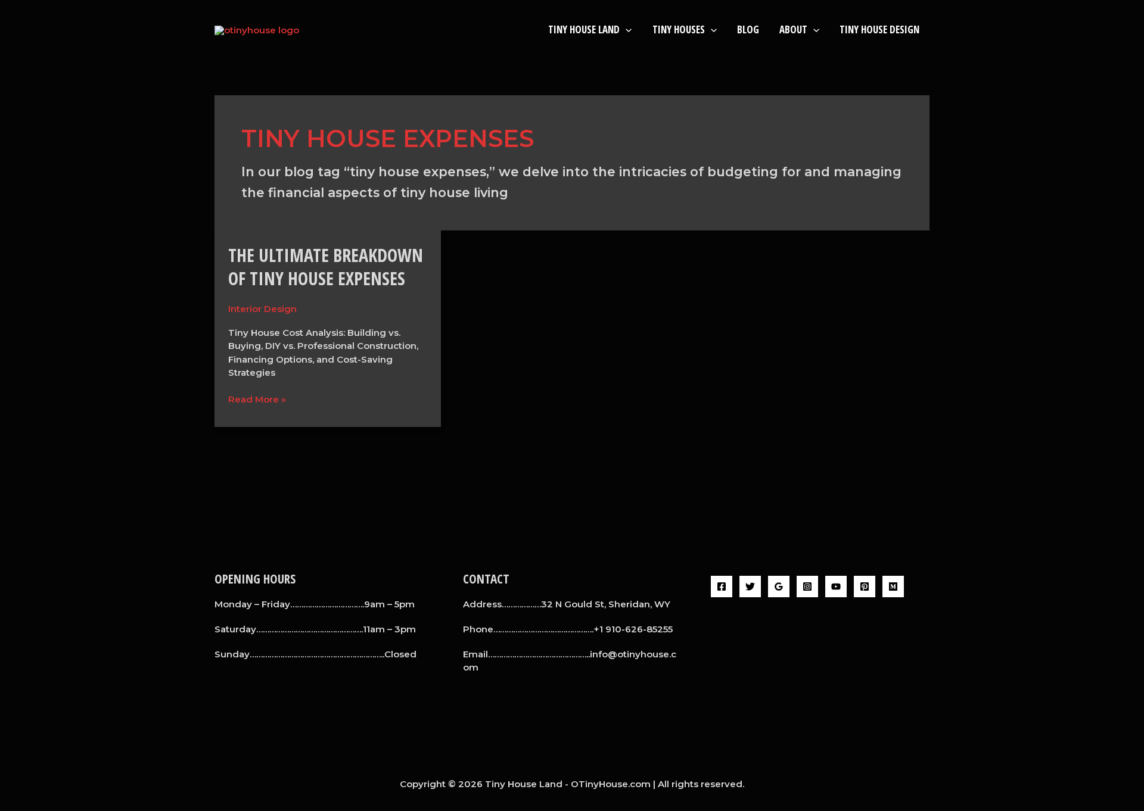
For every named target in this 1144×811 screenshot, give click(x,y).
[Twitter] (750, 586)
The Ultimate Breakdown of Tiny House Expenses (325, 267)
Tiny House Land (584, 29)
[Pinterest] (864, 586)
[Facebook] (721, 586)
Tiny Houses (678, 29)
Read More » (257, 399)
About (793, 29)
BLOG (748, 29)
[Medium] (893, 586)
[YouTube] (836, 586)
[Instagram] (807, 586)
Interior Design (262, 308)
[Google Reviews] (778, 586)
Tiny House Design (879, 29)
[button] (626, 29)
